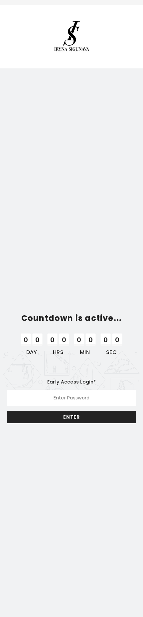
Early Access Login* (71, 382)
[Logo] (72, 36)
